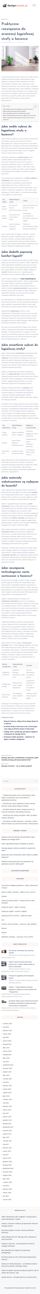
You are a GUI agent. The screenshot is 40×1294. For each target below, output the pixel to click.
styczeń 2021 (7, 1158)
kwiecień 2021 (7, 1148)
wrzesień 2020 (7, 1172)
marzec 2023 (7, 1089)
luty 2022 (6, 1113)
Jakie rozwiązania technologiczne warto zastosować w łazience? (19, 118)
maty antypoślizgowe (28, 279)
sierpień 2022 (7, 1092)
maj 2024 (6, 1061)
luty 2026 (6, 1037)
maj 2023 (6, 1082)
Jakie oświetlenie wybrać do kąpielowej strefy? (16, 113)
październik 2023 (8, 1065)
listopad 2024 (7, 1055)
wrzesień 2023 (7, 1068)
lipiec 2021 (6, 1137)
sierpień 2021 (7, 1134)
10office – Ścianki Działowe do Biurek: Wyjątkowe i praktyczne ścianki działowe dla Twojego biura (22, 989)
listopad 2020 (7, 1165)
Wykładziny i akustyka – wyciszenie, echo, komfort (17, 937)
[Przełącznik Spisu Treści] (34, 106)
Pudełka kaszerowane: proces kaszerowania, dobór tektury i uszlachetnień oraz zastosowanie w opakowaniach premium (18, 797)
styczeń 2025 (7, 1051)
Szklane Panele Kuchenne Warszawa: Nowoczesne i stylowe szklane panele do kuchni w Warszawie (22, 964)
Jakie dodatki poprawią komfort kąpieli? (14, 111)
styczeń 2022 (7, 1117)
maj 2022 (6, 1103)
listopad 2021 (7, 1123)
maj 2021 (6, 1144)
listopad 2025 (7, 1044)
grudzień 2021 (7, 1120)
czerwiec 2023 (7, 1079)
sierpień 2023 (7, 1072)
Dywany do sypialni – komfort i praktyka (14, 911)
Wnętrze (4, 19)
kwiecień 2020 (7, 1189)
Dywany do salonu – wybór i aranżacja (13, 907)
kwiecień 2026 (7, 1030)
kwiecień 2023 (7, 1086)
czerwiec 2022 (7, 1099)
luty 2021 (6, 1155)
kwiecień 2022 (7, 1106)
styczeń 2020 (7, 1199)
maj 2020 (6, 1186)
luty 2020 (6, 1196)
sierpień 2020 (7, 1175)
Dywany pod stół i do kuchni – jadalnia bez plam (16, 916)
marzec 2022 (7, 1110)
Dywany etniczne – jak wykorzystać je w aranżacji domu (19, 1277)
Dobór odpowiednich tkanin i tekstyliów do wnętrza (17, 844)
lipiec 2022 (6, 1096)
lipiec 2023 (6, 1075)
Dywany (4, 896)
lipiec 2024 (6, 1058)
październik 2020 (8, 1168)
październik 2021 (8, 1127)
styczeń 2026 (7, 1041)
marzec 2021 (7, 1151)
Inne (2, 920)
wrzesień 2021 (7, 1130)
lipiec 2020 (6, 1179)
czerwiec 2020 (7, 1182)
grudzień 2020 (7, 1161)
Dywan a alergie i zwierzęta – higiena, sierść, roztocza (18, 892)
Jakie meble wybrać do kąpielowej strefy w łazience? (18, 109)
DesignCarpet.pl (19, 1288)
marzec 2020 (7, 1192)
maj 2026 (6, 1027)
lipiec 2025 (6, 1048)
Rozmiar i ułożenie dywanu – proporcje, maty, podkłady (19, 924)
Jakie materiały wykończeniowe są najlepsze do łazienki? (19, 115)
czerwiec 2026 (7, 1023)
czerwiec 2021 (7, 1141)
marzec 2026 (7, 1034)
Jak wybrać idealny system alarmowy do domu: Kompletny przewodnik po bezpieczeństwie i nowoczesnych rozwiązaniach (23, 1003)
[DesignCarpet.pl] (15, 5)
